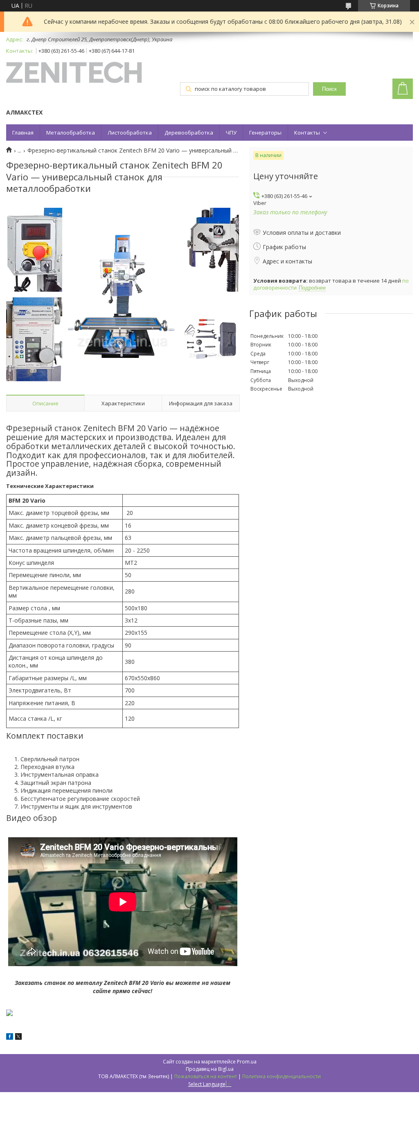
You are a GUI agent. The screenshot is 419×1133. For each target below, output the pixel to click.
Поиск (329, 89)
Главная (23, 132)
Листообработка (130, 132)
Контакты (307, 132)
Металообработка (70, 132)
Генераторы (265, 132)
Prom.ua (247, 1061)
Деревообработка (188, 132)
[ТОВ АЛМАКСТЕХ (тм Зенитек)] (74, 73)
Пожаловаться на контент (205, 1076)
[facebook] (9, 1037)
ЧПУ (231, 132)
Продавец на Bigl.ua (210, 1069)
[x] (18, 1037)
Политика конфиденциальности (281, 1076)
